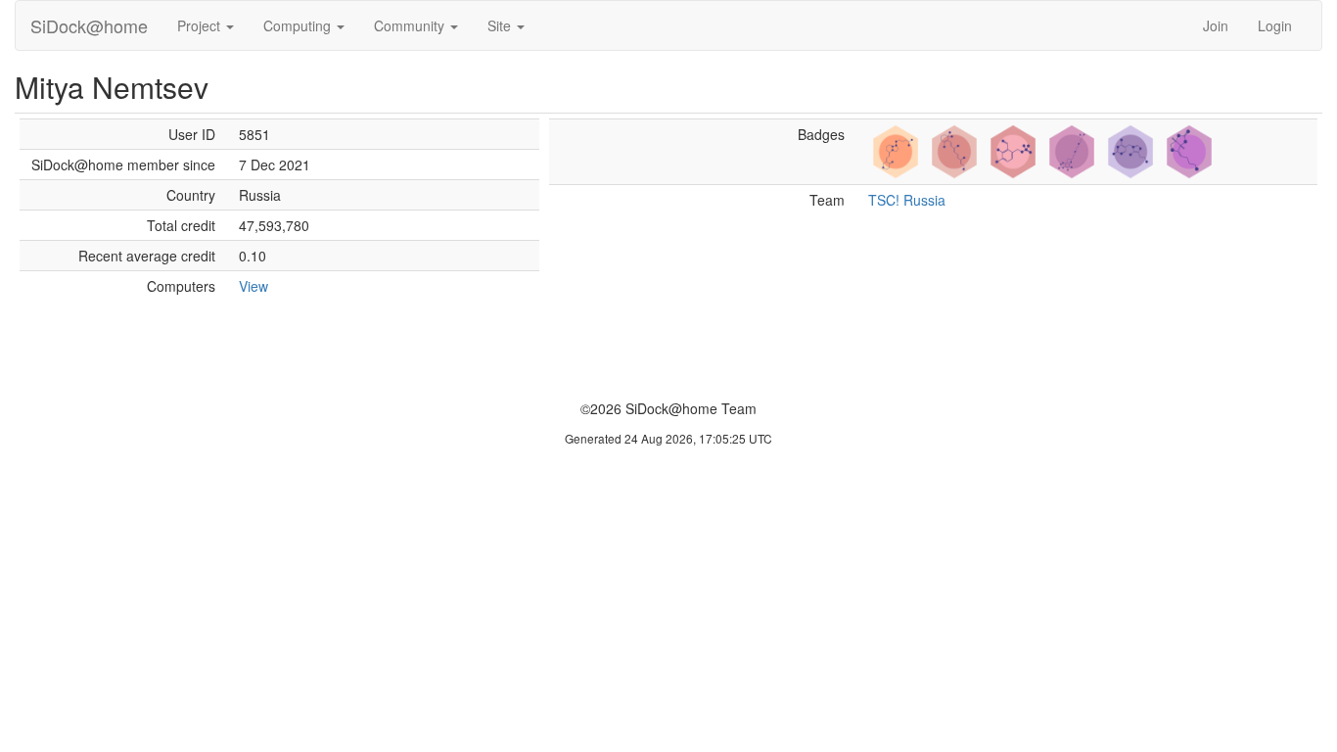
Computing (299, 25)
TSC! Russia (906, 200)
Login (1275, 25)
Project (200, 25)
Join (1215, 25)
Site (501, 25)
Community (411, 25)
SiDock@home (89, 25)
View (253, 286)
